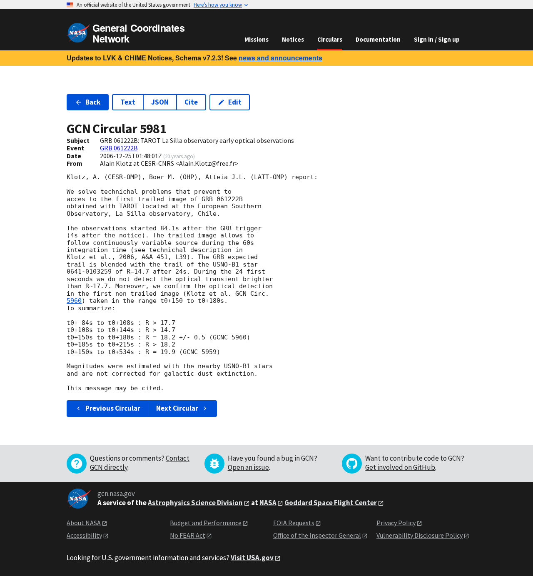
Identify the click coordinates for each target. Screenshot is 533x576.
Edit (235, 102)
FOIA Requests (293, 523)
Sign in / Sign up (437, 39)
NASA (267, 502)
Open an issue (248, 467)
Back (92, 102)
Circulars (329, 39)
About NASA (84, 523)
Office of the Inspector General (317, 535)
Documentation (378, 39)
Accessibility (84, 535)
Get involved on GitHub (400, 467)
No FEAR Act (187, 535)
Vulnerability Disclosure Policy (419, 535)
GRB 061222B (119, 148)
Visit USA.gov (252, 557)
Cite (191, 102)
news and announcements (280, 57)
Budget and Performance (206, 523)
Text (127, 102)
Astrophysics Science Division (195, 502)
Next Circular (177, 408)
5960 (74, 300)
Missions (256, 39)
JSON (160, 102)
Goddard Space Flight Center (330, 502)
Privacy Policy (396, 523)
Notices (293, 39)
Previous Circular (112, 408)
